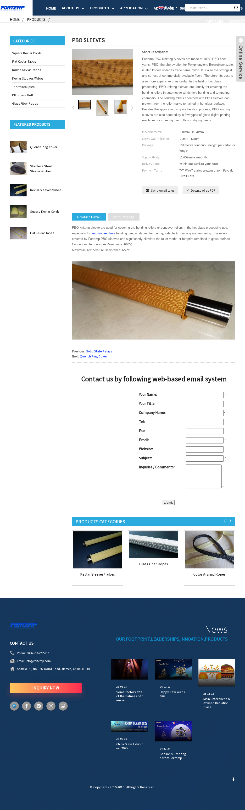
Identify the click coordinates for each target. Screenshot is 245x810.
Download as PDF (203, 190)
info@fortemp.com (38, 661)
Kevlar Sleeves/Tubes (28, 78)
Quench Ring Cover (43, 147)
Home (51, 8)
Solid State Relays (99, 351)
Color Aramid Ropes (209, 574)
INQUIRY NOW (45, 688)
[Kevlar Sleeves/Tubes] (97, 549)
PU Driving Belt (22, 95)
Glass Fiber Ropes (25, 103)
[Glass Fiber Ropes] (153, 544)
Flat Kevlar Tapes (24, 61)
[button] (132, 107)
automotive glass (103, 233)
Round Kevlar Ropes (26, 70)
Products (99, 8)
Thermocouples (23, 87)
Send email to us (163, 190)
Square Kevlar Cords (27, 53)
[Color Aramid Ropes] (209, 549)
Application (131, 8)
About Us (70, 8)
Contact (237, 21)
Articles (214, 21)
